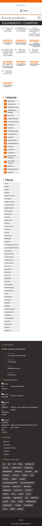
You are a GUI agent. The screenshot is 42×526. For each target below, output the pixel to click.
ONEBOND (6, 490)
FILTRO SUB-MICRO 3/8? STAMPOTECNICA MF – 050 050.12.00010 (8, 66)
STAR (13, 501)
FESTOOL (16, 475)
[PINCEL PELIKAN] (5, 395)
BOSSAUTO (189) (10, 195)
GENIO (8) (7, 229)
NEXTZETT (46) (9, 254)
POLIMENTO (11, 152)
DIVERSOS (11, 128)
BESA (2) (7, 192)
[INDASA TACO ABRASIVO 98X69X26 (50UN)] (5, 408)
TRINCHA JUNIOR (17, 386)
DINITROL (18, 471)
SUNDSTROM (31, 501)
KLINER (22, 479)
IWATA (14, 479)
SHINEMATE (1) (9, 290)
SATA (28, 494)
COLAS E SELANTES (13, 121)
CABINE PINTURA (13, 118)
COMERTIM (28, 468)
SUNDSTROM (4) (9, 309)
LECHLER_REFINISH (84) (11, 247)
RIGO (13, 494)
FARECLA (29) (8, 220)
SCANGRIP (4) (8, 284)
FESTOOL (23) (9, 226)
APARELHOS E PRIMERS (12, 111)
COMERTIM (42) (9, 205)
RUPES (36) (8, 278)
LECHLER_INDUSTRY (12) (11, 244)
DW (36, 471)
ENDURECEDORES (13, 131)
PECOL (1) (7, 266)
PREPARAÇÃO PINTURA (12, 157)
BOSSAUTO (29, 464)
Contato (6, 454)
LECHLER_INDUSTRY (10, 483)
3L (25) (6, 183)
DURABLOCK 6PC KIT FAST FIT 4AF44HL (21, 43)
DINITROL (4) (8, 211)
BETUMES (10, 115)
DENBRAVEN (7, 471)
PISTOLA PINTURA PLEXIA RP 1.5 (34, 65)
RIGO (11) (7, 275)
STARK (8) (7, 306)
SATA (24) (7, 281)
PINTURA (10, 146)
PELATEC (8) (8, 269)
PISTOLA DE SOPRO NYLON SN (7, 43)
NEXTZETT (17, 486)
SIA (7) (6, 293)
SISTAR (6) (7, 300)
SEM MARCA (18, 498)
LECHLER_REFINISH (27, 483)
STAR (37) (7, 303)
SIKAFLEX (34, 498)
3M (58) (7, 186)
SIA (26, 498)
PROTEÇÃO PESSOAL (11, 162)
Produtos (6, 451)
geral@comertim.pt (14, 368)
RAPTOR (10, 166)
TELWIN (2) (8, 315)
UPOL (5, 509)
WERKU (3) (8, 330)
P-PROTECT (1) (9, 263)
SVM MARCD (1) (9, 312)
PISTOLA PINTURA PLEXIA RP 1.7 (8, 86)
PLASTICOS (11, 149)
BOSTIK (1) (8, 198)
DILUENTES (11, 125)
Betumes (6, 441)
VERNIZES (10, 172)
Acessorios (7, 445)
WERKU (20, 509)
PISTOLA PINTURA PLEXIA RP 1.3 (21, 65)
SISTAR (5, 501)
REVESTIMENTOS (13, 169)
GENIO (25, 475)
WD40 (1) (7, 327)
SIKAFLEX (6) (8, 296)
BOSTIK (5, 468)
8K (14, 464)
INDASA (5, 479)
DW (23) (7, 217)
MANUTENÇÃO (12, 140)
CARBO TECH (16, 468)
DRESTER (28, 471)
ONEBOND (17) (9, 260)
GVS (32, 475)
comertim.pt (12, 375)
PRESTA (5, 494)
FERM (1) (7, 223)
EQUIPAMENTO (8, 40)
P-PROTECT (18, 490)
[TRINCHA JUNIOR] (5, 386)
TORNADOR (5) (9, 318)
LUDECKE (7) (8, 251)
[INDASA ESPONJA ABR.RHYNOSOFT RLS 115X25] (5, 426)
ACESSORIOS (11, 104)
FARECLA (6, 475)
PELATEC (28, 490)
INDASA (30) (8, 235)
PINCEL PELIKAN (17, 396)
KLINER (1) (7, 241)
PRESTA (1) (8, 272)
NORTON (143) (9, 257)
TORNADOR (28, 505)
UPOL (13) (7, 321)
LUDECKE (6, 486)
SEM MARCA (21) (9, 287)
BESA (20, 464)
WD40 (12, 509)
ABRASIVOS (11, 101)
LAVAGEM (10, 137)
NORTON (27, 486)
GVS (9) (7, 232)
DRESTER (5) (8, 214)
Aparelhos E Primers (10, 448)
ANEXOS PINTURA (13, 107)
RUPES (21, 494)
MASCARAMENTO (13, 143)
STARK (20, 501)
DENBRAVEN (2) (9, 208)
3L (4, 464)
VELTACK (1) (8, 324)
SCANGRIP (6, 498)
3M (9, 464)
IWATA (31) (8, 238)
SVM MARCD (7, 505)
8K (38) (7, 189)
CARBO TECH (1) (9, 202)
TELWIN (18, 505)
